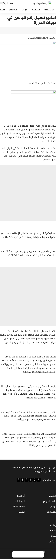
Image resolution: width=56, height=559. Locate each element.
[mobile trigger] (53, 3)
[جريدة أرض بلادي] (42, 3)
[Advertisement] (28, 193)
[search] (16, 3)
